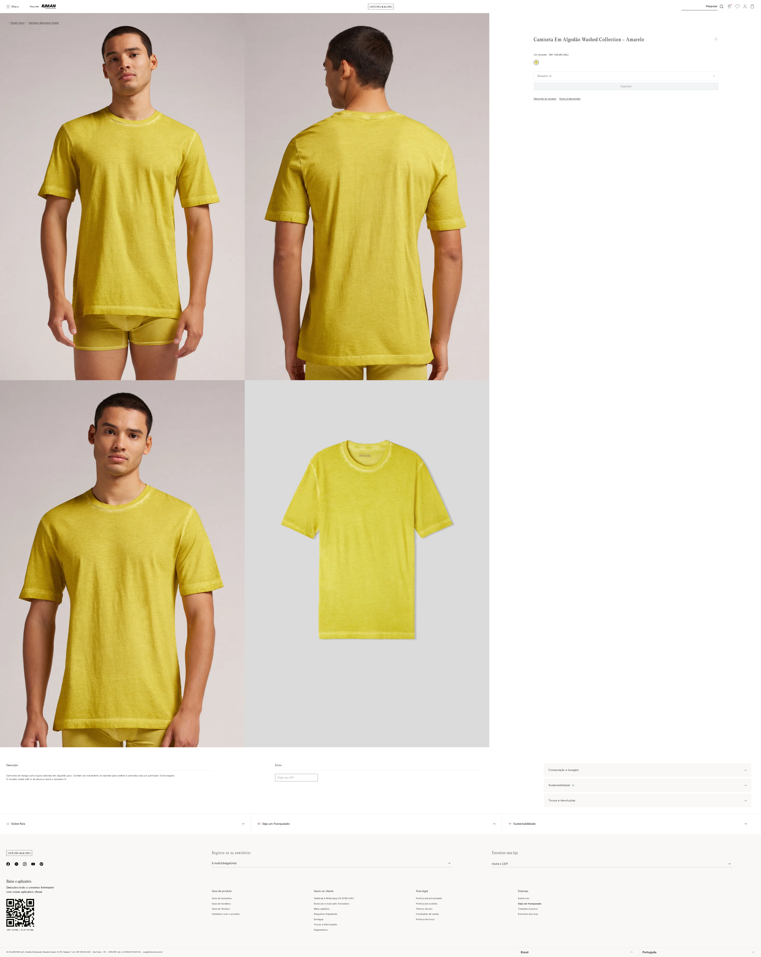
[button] (729, 7)
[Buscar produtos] (721, 6)
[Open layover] (446, 863)
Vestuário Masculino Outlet (44, 22)
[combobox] (702, 6)
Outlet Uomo (17, 22)
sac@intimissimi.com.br (153, 952)
